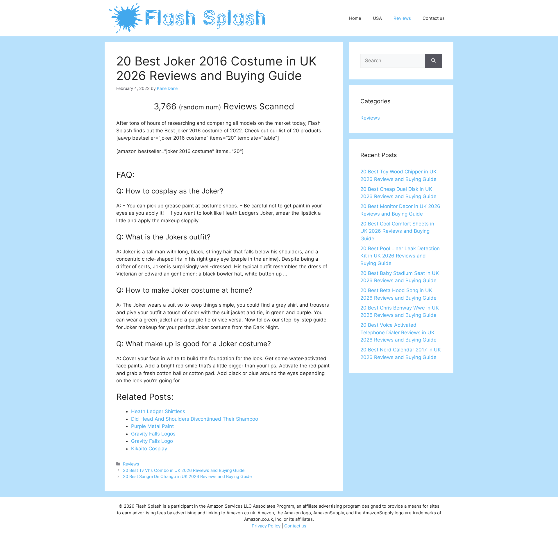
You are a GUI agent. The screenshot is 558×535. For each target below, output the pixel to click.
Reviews (402, 18)
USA (377, 18)
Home (355, 18)
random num (200, 107)
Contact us (434, 18)
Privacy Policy (266, 526)
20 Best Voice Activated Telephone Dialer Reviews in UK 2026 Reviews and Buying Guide (398, 332)
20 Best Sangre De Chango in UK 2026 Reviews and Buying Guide (187, 476)
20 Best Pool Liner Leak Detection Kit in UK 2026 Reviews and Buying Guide (400, 256)
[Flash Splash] (188, 18)
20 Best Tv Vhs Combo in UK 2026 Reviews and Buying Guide (183, 470)
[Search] (433, 61)
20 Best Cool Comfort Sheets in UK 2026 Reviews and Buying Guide (397, 231)
